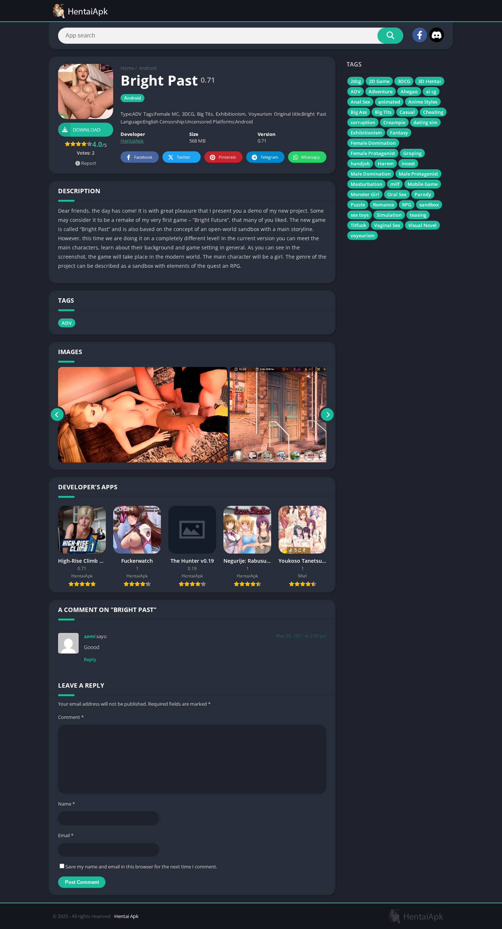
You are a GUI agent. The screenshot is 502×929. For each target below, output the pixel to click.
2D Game (379, 81)
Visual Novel (422, 225)
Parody (423, 194)
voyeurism (362, 235)
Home (127, 68)
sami (89, 636)
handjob (360, 163)
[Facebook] (419, 35)
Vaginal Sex (387, 225)
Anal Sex (360, 101)
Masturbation (366, 184)
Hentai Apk (126, 916)
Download (86, 129)
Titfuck (358, 225)
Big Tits (383, 112)
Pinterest (227, 157)
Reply (90, 659)
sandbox (429, 204)
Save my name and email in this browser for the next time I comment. (141, 866)
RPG (406, 204)
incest (408, 163)
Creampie (394, 122)
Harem (386, 163)
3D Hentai (429, 81)
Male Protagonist (418, 173)
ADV (67, 323)
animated (389, 101)
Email (65, 835)
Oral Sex (396, 194)
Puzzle (358, 204)
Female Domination (373, 143)
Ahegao (409, 91)
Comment (71, 717)
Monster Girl (365, 194)
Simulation (389, 215)
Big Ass (359, 112)
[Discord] (436, 35)
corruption (363, 122)
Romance (383, 204)
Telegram (269, 157)
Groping (412, 153)
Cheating (433, 112)
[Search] (390, 36)
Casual (407, 112)
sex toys (360, 215)
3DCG (404, 81)
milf (394, 184)
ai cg (431, 91)
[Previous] (57, 414)
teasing (418, 215)
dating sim (425, 122)
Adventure (380, 91)
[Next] (327, 414)
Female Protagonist (373, 153)
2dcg (356, 81)
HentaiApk (132, 140)
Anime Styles (422, 101)
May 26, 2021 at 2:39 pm (301, 636)
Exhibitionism (366, 132)
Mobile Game (423, 184)
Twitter (183, 157)
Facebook (143, 157)
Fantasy (399, 132)
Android (148, 68)
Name (66, 803)
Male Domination (371, 173)
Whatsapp (310, 157)
